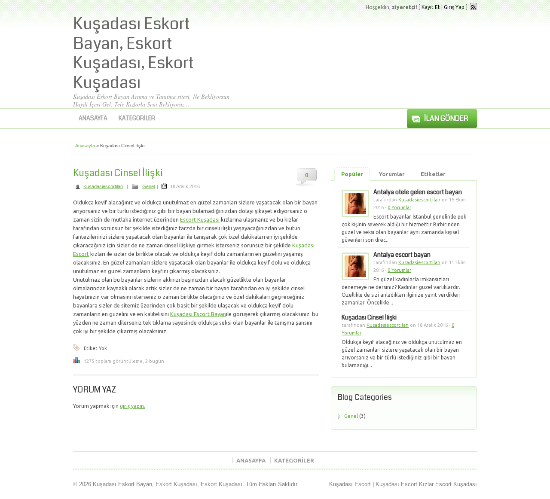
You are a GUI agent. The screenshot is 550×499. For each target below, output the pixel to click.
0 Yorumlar (399, 207)
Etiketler (433, 174)
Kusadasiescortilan (103, 186)
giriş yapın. (132, 406)
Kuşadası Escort (350, 484)
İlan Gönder (446, 118)
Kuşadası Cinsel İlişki (118, 173)
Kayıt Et (431, 7)
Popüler (352, 174)
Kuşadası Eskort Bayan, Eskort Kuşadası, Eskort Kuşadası (133, 53)
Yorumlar (392, 174)
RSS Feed (473, 6)
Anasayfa (93, 118)
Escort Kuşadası (200, 219)
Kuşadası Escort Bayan (198, 314)
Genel (148, 186)
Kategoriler (137, 118)
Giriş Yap (454, 7)
